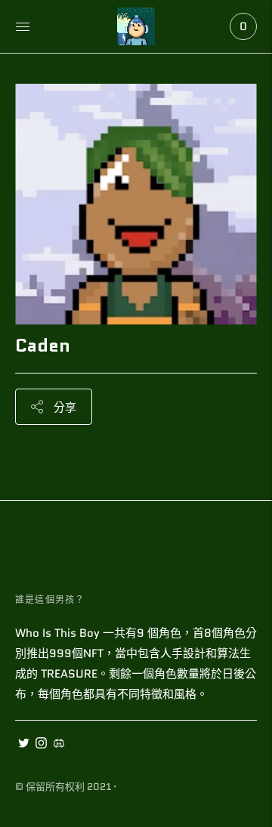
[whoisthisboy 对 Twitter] (23, 744)
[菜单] (22, 26)
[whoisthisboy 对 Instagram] (41, 744)
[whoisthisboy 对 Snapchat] (58, 744)
